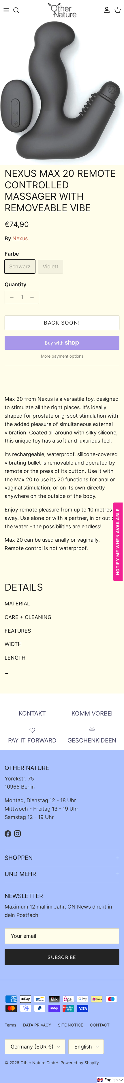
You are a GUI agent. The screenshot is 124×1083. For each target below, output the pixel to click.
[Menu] (6, 10)
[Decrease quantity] (10, 297)
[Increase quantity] (33, 297)
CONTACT (100, 1024)
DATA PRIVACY (37, 1024)
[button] (110, 1080)
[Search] (19, 10)
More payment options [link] (62, 356)
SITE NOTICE (70, 1024)
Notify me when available (117, 541)
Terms (10, 1024)
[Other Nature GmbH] (62, 10)
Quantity (15, 284)
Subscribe (62, 957)
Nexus (20, 238)
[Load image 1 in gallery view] (62, 93)
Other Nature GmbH (39, 1062)
